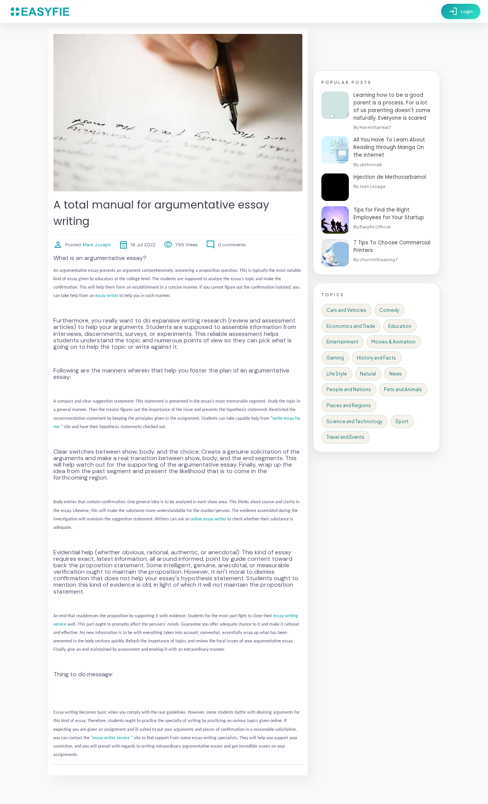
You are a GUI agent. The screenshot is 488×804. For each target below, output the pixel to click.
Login (461, 11)
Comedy (389, 310)
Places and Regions (348, 405)
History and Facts (376, 358)
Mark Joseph (96, 245)
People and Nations (348, 389)
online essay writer (208, 519)
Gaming (335, 358)
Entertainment (342, 342)
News (395, 374)
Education (399, 326)
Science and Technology (354, 421)
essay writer (106, 296)
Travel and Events (345, 437)
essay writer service (111, 738)
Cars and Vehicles (346, 310)
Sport (401, 421)
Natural (368, 374)
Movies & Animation (393, 342)
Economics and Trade (350, 326)
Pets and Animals (403, 389)
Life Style (336, 374)
